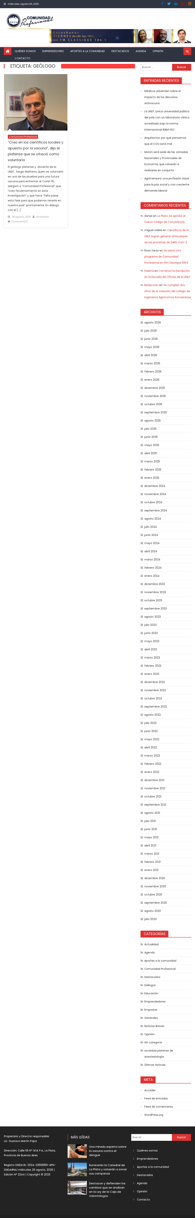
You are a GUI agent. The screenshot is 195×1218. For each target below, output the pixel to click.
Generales (151, 1018)
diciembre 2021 (154, 780)
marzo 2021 (151, 854)
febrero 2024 (153, 568)
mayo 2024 (152, 543)
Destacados (120, 51)
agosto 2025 (152, 420)
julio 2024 (150, 527)
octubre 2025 (153, 404)
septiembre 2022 (155, 706)
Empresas (150, 1010)
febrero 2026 (152, 371)
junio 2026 (151, 339)
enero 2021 (151, 870)
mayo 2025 (151, 445)
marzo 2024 (152, 559)
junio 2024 (151, 535)
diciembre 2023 (154, 584)
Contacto (22, 58)
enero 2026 (151, 380)
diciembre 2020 (154, 878)
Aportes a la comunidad (87, 51)
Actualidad (151, 944)
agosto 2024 (152, 519)
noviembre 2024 (155, 494)
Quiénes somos (25, 51)
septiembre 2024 (155, 510)
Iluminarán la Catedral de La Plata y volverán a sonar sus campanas (108, 1169)
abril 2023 (150, 649)
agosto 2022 (152, 715)
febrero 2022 (152, 764)
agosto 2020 (152, 911)
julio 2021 (150, 821)
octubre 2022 (153, 698)
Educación (151, 993)
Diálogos (150, 985)
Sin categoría (153, 1042)
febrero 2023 (152, 666)
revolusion (42, 217)
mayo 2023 (151, 641)
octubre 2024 (153, 502)
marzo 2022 (152, 756)
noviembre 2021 (154, 788)
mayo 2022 (151, 739)
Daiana (149, 271)
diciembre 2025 (154, 388)
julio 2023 (150, 625)
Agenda (141, 51)
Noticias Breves (154, 1026)
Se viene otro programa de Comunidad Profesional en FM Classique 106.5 (166, 257)
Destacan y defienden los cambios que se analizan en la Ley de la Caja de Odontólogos (107, 1189)
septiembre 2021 (155, 805)
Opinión (158, 51)
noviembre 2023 (155, 592)
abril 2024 (150, 551)
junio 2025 (151, 437)
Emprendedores (53, 51)
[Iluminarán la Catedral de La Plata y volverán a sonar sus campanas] (77, 1169)
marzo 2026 (152, 363)
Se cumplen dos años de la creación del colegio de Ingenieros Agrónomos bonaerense (167, 291)
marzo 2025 (152, 461)
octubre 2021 (152, 796)
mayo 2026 (151, 347)
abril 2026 (150, 355)
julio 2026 (150, 331)
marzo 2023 (152, 657)
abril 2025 (150, 453)
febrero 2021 (152, 862)
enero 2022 (151, 772)
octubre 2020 (153, 894)
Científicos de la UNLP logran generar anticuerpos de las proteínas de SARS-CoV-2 (166, 236)
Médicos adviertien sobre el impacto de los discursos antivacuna (162, 97)
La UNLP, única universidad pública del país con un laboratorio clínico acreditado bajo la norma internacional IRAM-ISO (166, 120)
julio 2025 (150, 429)
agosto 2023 (152, 617)
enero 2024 (152, 576)
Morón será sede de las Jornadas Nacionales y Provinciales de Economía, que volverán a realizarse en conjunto (166, 161)
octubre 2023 (153, 600)
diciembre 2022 (154, 682)
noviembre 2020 (155, 886)
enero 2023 (151, 674)
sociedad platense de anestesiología (158, 1054)
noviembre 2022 (155, 690)
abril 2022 (150, 747)
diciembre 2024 (154, 486)
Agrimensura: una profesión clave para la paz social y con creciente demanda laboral (166, 185)
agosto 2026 (152, 322)
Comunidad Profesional (23, 136)
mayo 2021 (151, 837)
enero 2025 (151, 478)
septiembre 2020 (155, 903)
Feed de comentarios (158, 1107)
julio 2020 (150, 919)
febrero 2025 (152, 470)
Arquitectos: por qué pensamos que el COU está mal (165, 141)
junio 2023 (151, 633)
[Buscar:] (156, 67)
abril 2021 (150, 845)
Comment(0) (19, 221)
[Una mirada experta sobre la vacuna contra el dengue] (77, 1151)
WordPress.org (153, 1115)
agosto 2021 (152, 813)
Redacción (151, 285)
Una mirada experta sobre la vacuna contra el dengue (107, 1151)
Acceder (150, 1090)
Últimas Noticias (154, 1065)
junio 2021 (150, 829)
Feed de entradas (156, 1098)
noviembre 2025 (155, 396)
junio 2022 (151, 731)
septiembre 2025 (155, 412)
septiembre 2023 (155, 608)
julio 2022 (150, 723)
